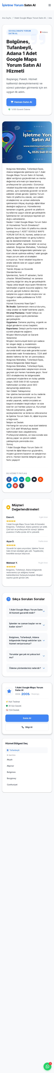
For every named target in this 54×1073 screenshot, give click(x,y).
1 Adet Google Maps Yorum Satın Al (30, 18)
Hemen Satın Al (23, 102)
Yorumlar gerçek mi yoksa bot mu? (24, 656)
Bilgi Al (28, 727)
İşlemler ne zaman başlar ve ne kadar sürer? (25, 625)
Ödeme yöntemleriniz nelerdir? (25, 668)
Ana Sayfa (6, 18)
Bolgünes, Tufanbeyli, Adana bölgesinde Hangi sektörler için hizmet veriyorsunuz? (25, 640)
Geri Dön (11, 755)
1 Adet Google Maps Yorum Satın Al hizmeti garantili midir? (26, 611)
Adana (51, 18)
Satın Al (27, 718)
